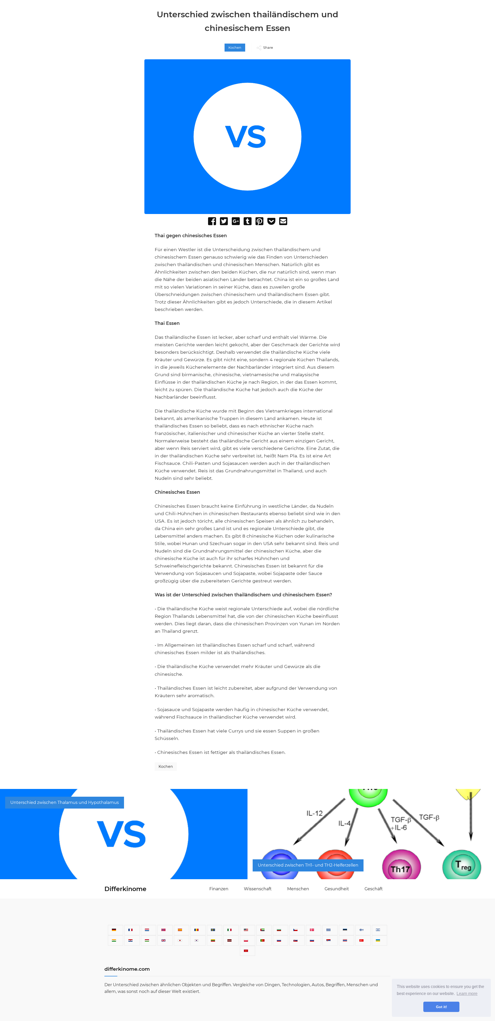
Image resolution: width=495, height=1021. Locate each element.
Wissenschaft (258, 888)
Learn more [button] (467, 993)
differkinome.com (127, 969)
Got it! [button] (441, 1007)
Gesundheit (337, 888)
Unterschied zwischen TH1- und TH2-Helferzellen (308, 865)
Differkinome (125, 889)
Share (268, 48)
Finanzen (218, 888)
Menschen (298, 888)
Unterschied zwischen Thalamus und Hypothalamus (64, 802)
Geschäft (374, 888)
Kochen (234, 48)
